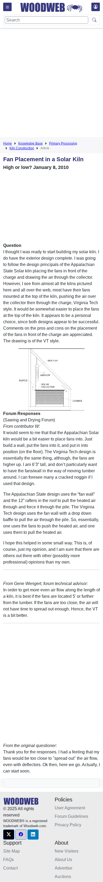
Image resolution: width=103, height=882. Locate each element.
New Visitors (66, 851)
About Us (63, 859)
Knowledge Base (30, 143)
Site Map (11, 851)
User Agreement (70, 808)
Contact (10, 868)
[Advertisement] (51, 83)
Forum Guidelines (71, 816)
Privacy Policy (68, 825)
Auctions (63, 876)
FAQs (8, 859)
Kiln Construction (22, 148)
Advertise (63, 868)
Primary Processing (63, 143)
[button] (8, 834)
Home (7, 143)
